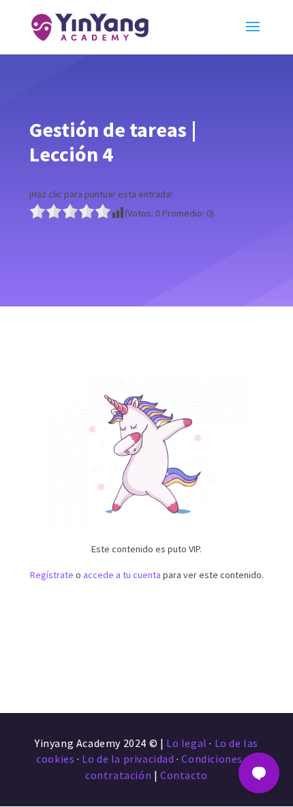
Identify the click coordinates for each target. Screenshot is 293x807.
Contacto (184, 775)
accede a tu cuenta (122, 575)
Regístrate (52, 575)
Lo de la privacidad (128, 758)
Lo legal (186, 743)
